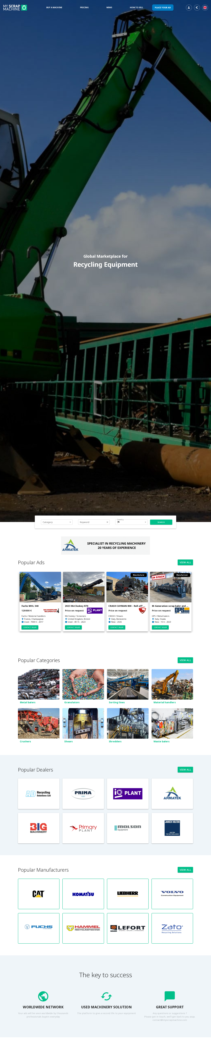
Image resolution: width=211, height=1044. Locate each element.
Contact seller (28, 627)
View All (185, 562)
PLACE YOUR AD (163, 7)
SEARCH (161, 522)
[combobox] (57, 522)
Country (120, 519)
